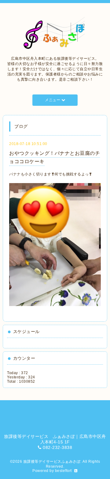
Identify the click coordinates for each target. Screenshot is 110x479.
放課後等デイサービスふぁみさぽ (52, 461)
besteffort (63, 471)
